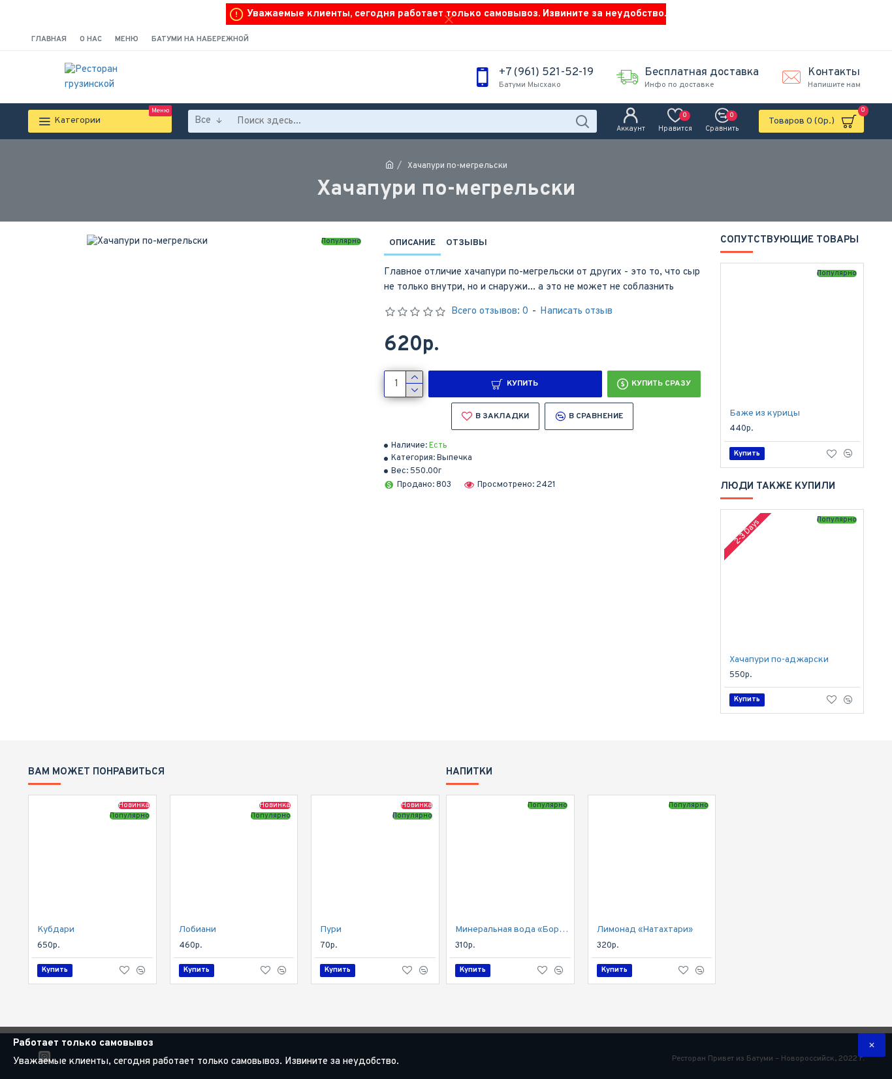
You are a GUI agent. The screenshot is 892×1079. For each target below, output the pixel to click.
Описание (412, 243)
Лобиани (197, 929)
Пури (331, 929)
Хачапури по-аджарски (779, 659)
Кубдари (55, 929)
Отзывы (466, 243)
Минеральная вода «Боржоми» (513, 929)
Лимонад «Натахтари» (645, 929)
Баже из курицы (764, 413)
